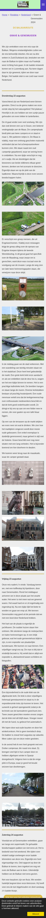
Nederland (26, 15)
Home (4, 15)
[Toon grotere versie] (23, 194)
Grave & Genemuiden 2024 (37, 18)
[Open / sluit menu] (43, 4)
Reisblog (14, 15)
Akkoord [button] (35, 914)
